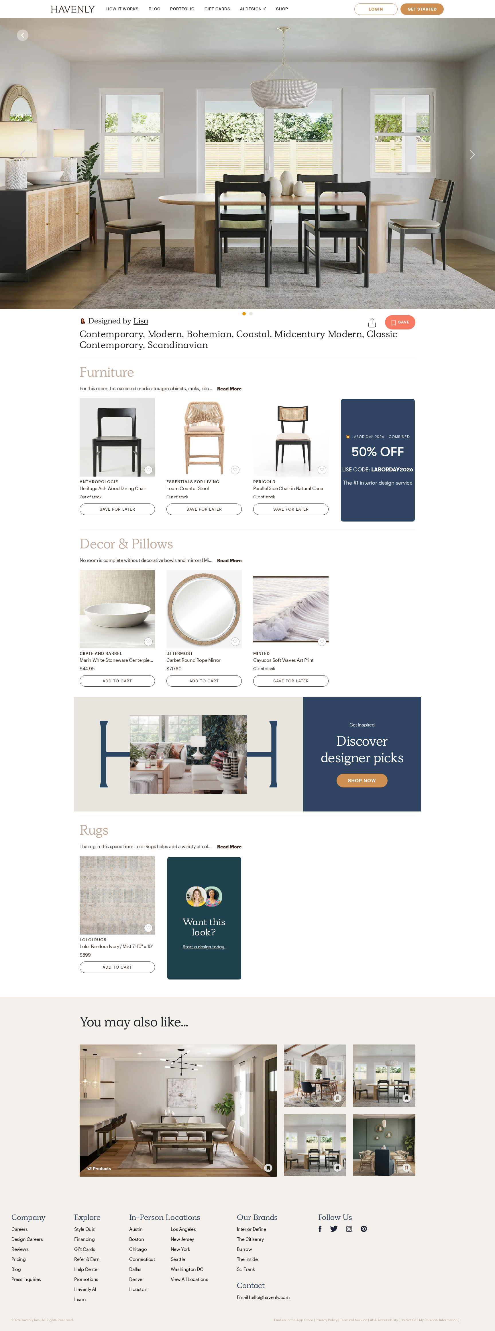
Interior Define (251, 1229)
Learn (80, 1299)
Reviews (19, 1249)
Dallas (135, 1269)
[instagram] (349, 1229)
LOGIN (376, 9)
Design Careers (27, 1239)
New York (180, 1249)
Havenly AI (85, 1289)
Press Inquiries (26, 1279)
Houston (138, 1289)
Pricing (18, 1259)
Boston (136, 1239)
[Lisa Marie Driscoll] (83, 321)
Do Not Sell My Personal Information (428, 1320)
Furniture (107, 372)
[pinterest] (364, 1229)
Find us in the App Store (293, 1320)
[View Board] (178, 1110)
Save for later (117, 509)
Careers (19, 1229)
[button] (378, 460)
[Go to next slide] (481, 154)
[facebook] (320, 1229)
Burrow (244, 1249)
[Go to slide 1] (244, 313)
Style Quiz (84, 1229)
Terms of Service (353, 1320)
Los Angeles (183, 1229)
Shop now (362, 780)
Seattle (178, 1259)
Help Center (86, 1269)
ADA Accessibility (384, 1320)
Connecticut (142, 1259)
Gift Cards (84, 1249)
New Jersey (182, 1239)
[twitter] (334, 1229)
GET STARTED (422, 9)
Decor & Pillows (126, 544)
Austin (136, 1229)
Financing (84, 1239)
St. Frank (246, 1269)
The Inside (247, 1259)
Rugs (94, 830)
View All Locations (189, 1279)
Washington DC (187, 1269)
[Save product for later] (148, 470)
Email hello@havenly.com (263, 1297)
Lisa (140, 320)
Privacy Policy (326, 1320)
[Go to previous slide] (13, 154)
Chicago (138, 1249)
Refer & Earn (86, 1259)
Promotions (86, 1279)
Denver (136, 1279)
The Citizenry (250, 1239)
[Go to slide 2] (251, 313)
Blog (16, 1269)
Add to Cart (117, 680)
